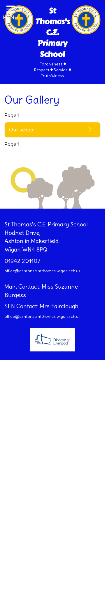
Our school (21, 129)
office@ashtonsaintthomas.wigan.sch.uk (42, 270)
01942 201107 (22, 260)
